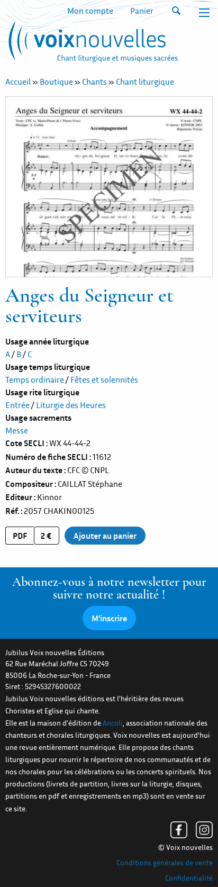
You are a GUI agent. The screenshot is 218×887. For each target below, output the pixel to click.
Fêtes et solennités (104, 379)
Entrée (17, 405)
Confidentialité (189, 878)
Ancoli (113, 723)
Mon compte (90, 10)
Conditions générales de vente (164, 862)
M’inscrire (109, 618)
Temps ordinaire (34, 379)
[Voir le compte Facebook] (178, 829)
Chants (94, 81)
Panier (141, 10)
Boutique (56, 81)
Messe (16, 430)
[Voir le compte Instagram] (204, 829)
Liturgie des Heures (71, 405)
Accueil (18, 81)
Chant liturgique (145, 81)
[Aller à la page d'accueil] (91, 44)
